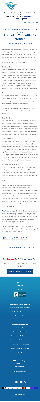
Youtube (20, 289)
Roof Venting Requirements (20, 312)
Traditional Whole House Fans (20, 336)
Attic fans (5, 211)
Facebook (20, 285)
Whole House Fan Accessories (20, 348)
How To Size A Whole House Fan (20, 307)
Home (5, 29)
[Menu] (37, 22)
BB (20, 294)
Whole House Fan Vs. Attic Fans (20, 340)
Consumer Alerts (20, 316)
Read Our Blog (20, 327)
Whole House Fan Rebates (20, 332)
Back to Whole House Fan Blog (21, 248)
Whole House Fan (22, 394)
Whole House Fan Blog (15, 29)
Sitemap (20, 352)
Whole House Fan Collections (20, 344)
